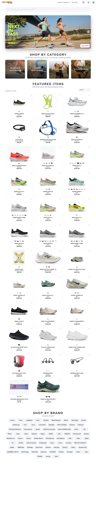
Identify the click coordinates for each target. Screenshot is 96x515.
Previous (7, 31)
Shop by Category (63, 2)
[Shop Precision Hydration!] (48, 32)
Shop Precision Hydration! (81, 46)
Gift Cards (75, 2)
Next (88, 31)
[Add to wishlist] (31, 95)
